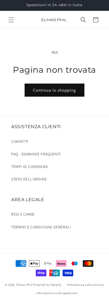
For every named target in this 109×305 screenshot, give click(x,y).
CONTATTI (20, 141)
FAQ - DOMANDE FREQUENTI (36, 154)
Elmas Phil (24, 285)
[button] (11, 20)
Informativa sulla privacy (85, 285)
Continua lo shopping (54, 90)
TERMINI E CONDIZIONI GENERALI (41, 227)
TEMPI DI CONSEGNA (29, 166)
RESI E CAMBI (23, 214)
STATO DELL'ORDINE (29, 179)
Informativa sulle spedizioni (57, 293)
